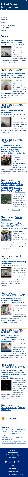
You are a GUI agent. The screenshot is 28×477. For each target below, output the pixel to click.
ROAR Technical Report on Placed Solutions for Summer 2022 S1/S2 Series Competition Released (13, 373)
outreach (5, 106)
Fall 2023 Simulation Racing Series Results (12, 111)
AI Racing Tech (10, 183)
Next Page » (12, 418)
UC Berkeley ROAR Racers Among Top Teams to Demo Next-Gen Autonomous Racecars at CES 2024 (12, 148)
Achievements (8, 182)
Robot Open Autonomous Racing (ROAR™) (10, 8)
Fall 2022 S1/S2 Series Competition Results (10, 336)
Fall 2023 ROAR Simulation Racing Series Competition (12, 189)
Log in (21, 474)
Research (6, 141)
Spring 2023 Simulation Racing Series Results (13, 263)
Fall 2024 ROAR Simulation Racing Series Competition (11, 42)
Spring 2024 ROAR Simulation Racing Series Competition (13, 75)
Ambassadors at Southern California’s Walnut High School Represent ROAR (13, 225)
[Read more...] (12, 63)
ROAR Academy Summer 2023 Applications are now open (13, 300)
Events (18, 69)
